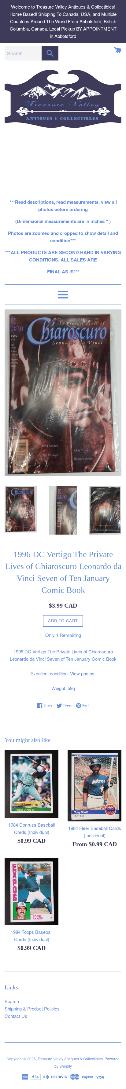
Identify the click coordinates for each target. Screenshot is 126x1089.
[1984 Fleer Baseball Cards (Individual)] (94, 785)
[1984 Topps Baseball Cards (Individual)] (31, 891)
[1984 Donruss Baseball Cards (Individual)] (31, 784)
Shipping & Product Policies (32, 1008)
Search (12, 1001)
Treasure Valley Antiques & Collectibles (70, 1058)
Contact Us (16, 1016)
